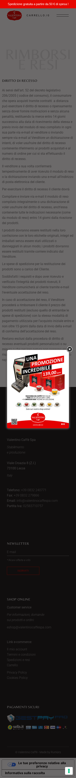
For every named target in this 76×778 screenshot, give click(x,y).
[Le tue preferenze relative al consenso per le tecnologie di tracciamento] (69, 771)
